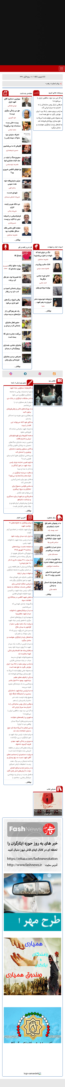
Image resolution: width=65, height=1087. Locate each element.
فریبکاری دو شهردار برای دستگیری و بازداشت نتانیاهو (19, 498)
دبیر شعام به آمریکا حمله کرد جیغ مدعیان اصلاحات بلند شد (19, 729)
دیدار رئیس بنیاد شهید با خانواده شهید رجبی (19, 541)
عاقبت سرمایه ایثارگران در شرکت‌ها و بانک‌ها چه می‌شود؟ (20, 474)
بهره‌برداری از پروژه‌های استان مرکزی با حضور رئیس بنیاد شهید (19, 619)
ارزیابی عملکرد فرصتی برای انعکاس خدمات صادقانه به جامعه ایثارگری (19, 585)
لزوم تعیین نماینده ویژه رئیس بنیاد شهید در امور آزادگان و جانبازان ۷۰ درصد (20, 464)
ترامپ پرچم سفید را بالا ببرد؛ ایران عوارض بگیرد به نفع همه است (48, 113)
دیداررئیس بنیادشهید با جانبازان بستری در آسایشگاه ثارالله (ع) (19, 692)
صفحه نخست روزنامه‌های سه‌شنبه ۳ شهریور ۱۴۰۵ (21, 548)
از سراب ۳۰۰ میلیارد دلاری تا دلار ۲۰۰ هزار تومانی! (19, 562)
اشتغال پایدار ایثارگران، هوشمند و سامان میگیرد (48, 126)
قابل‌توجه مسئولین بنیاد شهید (20, 387)
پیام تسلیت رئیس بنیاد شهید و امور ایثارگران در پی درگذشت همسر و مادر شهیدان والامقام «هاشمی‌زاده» (20, 736)
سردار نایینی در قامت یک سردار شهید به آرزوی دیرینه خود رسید (19, 645)
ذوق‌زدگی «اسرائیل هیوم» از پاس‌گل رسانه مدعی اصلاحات (20, 555)
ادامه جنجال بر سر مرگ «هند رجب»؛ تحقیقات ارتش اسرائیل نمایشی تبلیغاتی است (20, 763)
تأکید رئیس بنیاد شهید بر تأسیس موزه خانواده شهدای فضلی (19, 592)
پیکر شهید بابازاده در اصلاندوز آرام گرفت (19, 531)
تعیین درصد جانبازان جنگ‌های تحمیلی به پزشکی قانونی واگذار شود (19, 444)
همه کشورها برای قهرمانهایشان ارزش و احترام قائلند (20, 437)
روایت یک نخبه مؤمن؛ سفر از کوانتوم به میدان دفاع (20, 625)
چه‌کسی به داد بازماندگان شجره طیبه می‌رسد (19, 685)
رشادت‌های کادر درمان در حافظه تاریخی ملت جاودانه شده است (19, 749)
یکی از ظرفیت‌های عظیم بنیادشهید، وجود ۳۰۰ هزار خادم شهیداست (20, 679)
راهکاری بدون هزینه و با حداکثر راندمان (19, 417)
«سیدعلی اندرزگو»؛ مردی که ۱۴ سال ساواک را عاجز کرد (20, 632)
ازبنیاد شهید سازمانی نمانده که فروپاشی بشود (20, 430)
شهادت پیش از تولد (24, 573)
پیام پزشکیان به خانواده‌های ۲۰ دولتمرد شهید (20, 524)
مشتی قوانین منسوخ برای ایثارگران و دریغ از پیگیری (21, 488)
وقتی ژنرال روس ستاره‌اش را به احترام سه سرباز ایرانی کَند (49, 106)
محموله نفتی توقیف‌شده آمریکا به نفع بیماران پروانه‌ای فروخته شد (48, 120)
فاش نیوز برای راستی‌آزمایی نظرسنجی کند (21, 481)
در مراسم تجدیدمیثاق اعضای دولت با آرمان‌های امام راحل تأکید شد (19, 769)
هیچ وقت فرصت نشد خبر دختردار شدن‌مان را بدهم (21, 699)
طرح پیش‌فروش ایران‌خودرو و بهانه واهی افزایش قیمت (20, 505)
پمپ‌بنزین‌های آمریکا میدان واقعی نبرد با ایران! (21, 723)
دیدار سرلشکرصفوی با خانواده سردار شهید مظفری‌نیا (20, 612)
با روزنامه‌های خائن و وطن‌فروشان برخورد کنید (18, 410)
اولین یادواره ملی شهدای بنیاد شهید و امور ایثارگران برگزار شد (20, 579)
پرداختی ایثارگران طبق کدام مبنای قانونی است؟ (19, 457)
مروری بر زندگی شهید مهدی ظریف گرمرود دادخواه (21, 743)
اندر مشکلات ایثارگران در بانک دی (19, 398)
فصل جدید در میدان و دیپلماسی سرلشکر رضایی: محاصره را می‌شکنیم (19, 776)
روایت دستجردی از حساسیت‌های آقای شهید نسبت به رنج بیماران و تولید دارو (19, 756)
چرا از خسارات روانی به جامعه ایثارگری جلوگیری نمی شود (20, 393)
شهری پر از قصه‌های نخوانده (21, 717)
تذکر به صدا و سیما (24, 469)
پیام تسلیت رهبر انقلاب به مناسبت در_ (44, 83)
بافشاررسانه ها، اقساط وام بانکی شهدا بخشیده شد (19, 652)
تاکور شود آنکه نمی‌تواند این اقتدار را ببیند (21, 424)
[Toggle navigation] (61, 68)
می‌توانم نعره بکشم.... (23, 492)
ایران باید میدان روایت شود (21, 536)
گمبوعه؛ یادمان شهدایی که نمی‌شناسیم (21, 605)
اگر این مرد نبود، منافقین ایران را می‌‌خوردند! (49, 100)
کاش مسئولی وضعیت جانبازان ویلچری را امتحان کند (20, 450)
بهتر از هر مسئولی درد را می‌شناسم (22, 404)
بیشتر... (17, 240)
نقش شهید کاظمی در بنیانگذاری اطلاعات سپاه (19, 599)
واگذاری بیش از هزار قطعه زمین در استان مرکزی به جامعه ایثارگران (19, 568)
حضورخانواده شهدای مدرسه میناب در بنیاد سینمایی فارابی (20, 659)
